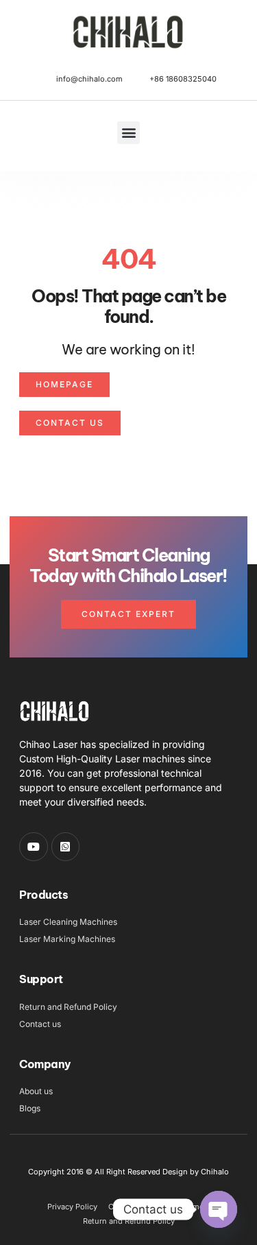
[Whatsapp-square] (65, 846)
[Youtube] (33, 846)
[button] (128, 132)
